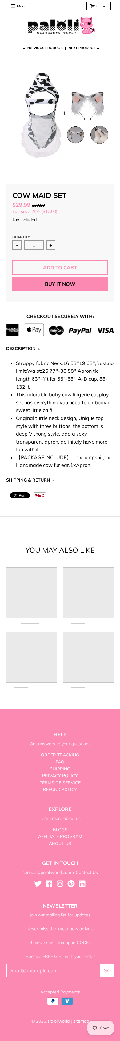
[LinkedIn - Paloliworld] (82, 883)
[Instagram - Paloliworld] (60, 883)
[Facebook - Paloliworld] (49, 883)
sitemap (81, 1021)
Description (21, 348)
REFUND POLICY (60, 789)
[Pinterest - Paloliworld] (71, 883)
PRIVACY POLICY (60, 775)
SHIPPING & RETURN (28, 480)
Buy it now (60, 284)
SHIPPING (60, 769)
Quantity (21, 237)
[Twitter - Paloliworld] (38, 883)
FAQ (60, 762)
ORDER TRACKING (60, 755)
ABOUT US (60, 843)
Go (107, 970)
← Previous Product (42, 48)
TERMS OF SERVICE (60, 783)
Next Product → (84, 48)
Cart (101, 6)
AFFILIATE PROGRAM (60, 836)
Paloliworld (59, 1021)
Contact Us (87, 872)
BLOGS (60, 829)
